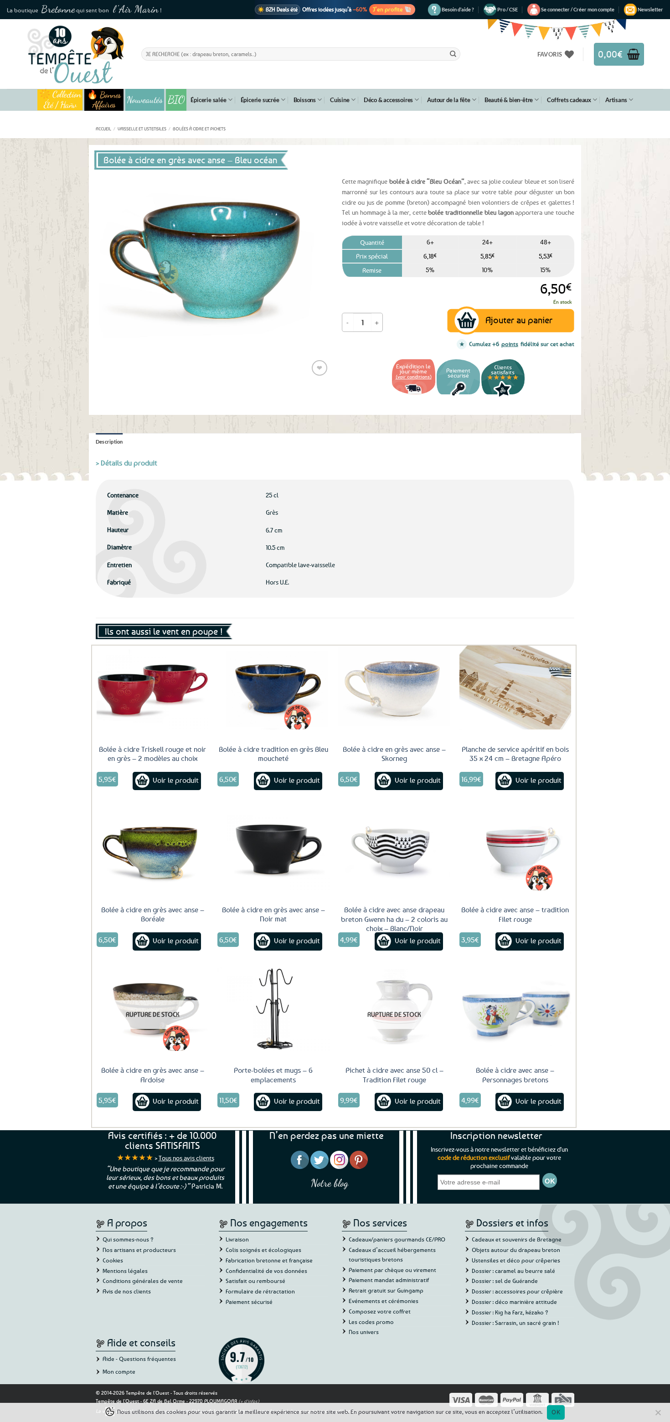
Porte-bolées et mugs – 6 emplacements (273, 1074)
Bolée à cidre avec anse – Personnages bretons (515, 1074)
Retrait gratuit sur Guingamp (386, 1290)
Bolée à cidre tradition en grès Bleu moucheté (273, 754)
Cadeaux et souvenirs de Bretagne (517, 1239)
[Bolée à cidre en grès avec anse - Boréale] (153, 848)
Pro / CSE (507, 9)
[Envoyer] (453, 54)
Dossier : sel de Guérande (505, 1280)
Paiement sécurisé (249, 1301)
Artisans (616, 99)
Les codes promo (371, 1321)
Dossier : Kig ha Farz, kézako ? (510, 1312)
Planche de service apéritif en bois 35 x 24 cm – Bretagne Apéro (515, 754)
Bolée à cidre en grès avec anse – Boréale (152, 914)
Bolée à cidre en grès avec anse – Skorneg (394, 754)
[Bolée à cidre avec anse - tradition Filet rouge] (515, 848)
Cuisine (340, 99)
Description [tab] (109, 442)
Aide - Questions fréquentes (139, 1358)
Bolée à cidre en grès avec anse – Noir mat (273, 914)
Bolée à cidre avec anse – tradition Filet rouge (515, 914)
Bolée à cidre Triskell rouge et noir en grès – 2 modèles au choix (152, 754)
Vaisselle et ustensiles (142, 128)
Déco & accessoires (388, 99)
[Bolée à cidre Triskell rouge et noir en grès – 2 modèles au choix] (153, 687)
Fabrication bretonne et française (269, 1260)
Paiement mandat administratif (389, 1279)
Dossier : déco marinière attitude (514, 1301)
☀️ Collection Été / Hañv (60, 99)
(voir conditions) (414, 376)
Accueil (103, 128)
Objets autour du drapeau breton (516, 1249)
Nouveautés (145, 99)
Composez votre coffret (380, 1311)
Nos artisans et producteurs (139, 1249)
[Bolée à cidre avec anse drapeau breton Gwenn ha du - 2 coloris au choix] (394, 848)
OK (555, 1412)
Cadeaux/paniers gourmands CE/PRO (397, 1239)
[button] (577, 10)
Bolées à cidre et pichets (199, 128)
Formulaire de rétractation (260, 1291)
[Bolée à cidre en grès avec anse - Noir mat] (273, 848)
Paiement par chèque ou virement (392, 1269)
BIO (176, 99)
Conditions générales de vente (143, 1280)
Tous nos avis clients (186, 1158)
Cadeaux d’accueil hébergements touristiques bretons (392, 1254)
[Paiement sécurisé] (458, 395)
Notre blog (329, 1183)
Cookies (113, 1260)
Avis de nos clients (127, 1291)
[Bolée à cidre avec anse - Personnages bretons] (515, 1008)
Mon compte (119, 1371)
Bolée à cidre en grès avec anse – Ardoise (152, 1074)
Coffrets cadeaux (569, 99)
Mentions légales (125, 1270)
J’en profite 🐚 (392, 9)
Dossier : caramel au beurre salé (513, 1270)
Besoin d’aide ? (458, 9)
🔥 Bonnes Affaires (104, 99)
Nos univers (364, 1331)
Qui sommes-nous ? (128, 1239)
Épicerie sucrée (260, 99)
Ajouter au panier (518, 320)
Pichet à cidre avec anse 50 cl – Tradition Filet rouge (394, 1074)
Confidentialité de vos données (266, 1270)
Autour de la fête (448, 99)
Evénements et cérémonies (383, 1300)
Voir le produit (176, 780)
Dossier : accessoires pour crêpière (517, 1291)
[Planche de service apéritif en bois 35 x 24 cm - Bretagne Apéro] (515, 687)
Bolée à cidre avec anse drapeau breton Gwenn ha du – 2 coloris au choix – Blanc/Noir (394, 919)
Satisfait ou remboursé (255, 1280)
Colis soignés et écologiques (263, 1249)
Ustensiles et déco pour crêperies (516, 1260)
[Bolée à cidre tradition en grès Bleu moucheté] (273, 687)
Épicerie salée (208, 99)
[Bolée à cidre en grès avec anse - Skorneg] (394, 687)
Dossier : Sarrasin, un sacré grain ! (515, 1322)
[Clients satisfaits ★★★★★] (503, 395)
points (509, 343)
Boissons (305, 99)
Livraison (237, 1239)
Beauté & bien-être (508, 99)
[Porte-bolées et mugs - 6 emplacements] (273, 1008)
